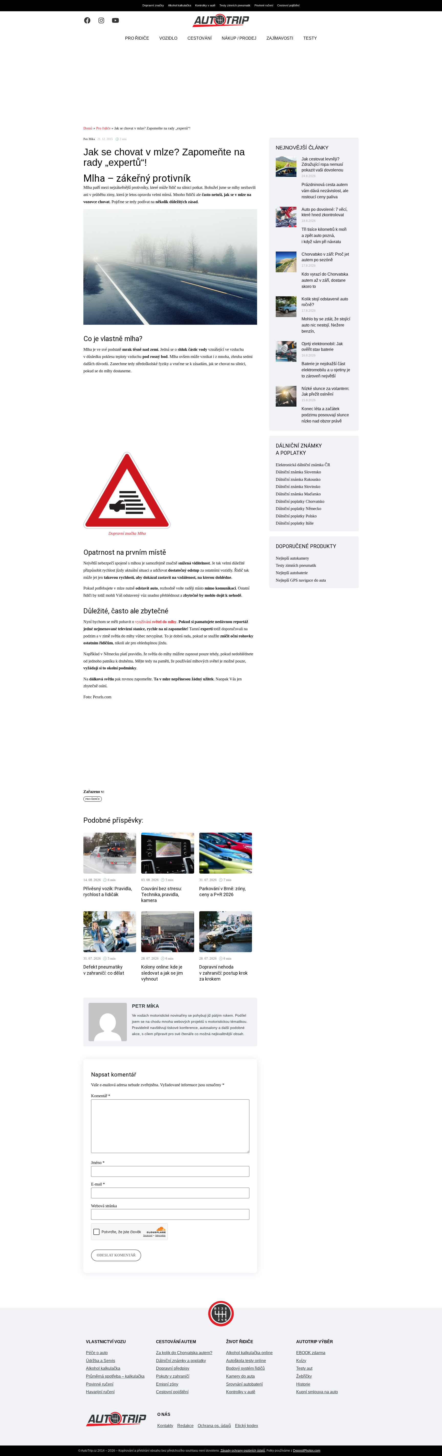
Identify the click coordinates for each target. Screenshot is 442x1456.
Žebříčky (304, 1376)
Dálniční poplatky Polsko (296, 516)
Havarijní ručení (100, 1392)
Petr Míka (89, 139)
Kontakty (165, 1426)
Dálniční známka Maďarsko (298, 494)
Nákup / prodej (239, 38)
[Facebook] (87, 20)
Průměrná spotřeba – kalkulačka (115, 1376)
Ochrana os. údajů (214, 1426)
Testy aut (304, 1368)
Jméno (98, 1163)
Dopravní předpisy (172, 1368)
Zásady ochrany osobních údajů (242, 1450)
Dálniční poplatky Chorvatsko (300, 501)
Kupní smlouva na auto (317, 1392)
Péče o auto (97, 1353)
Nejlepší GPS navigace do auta (301, 580)
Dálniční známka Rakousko (298, 479)
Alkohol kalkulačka (179, 5)
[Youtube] (115, 20)
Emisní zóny (167, 1384)
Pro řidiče (137, 38)
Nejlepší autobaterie (292, 573)
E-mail (98, 1184)
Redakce (185, 1426)
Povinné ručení (264, 5)
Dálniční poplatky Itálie (295, 523)
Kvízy (301, 1361)
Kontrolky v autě (205, 5)
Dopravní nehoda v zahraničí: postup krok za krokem (223, 973)
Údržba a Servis (100, 1361)
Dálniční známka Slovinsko (298, 486)
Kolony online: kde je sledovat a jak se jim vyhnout (162, 973)
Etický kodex (246, 1426)
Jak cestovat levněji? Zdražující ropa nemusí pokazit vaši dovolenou (322, 164)
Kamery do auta (240, 1376)
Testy (310, 38)
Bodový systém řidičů (245, 1368)
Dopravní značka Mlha (127, 533)
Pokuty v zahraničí (172, 1376)
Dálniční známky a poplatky (181, 1361)
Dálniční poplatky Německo (298, 508)
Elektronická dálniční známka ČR (303, 465)
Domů (87, 128)
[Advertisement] (221, 86)
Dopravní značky (153, 5)
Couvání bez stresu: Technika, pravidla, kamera (161, 894)
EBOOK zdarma (310, 1353)
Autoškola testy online (246, 1361)
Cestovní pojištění (288, 5)
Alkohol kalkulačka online (249, 1353)
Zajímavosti (280, 38)
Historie (303, 1384)
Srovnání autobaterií (244, 1384)
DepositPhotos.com (306, 1450)
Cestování (199, 38)
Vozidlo (168, 38)
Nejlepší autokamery (292, 558)
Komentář (100, 1096)
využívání (155, 622)
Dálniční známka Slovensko (298, 472)
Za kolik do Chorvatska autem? (184, 1353)
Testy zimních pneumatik (234, 5)
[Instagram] (101, 20)
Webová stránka (104, 1206)
